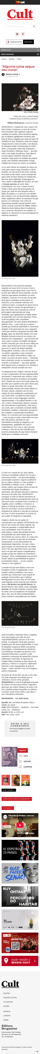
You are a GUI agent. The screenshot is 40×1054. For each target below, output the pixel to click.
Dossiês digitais (10, 997)
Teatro (19, 59)
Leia (26, 756)
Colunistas (8, 1002)
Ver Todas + (9, 790)
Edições (6, 993)
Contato (6, 1016)
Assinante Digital (16, 42)
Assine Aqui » (28, 42)
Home (4, 59)
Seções (11, 59)
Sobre (6, 1020)
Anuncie (6, 1011)
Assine (27, 761)
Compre (28, 767)
